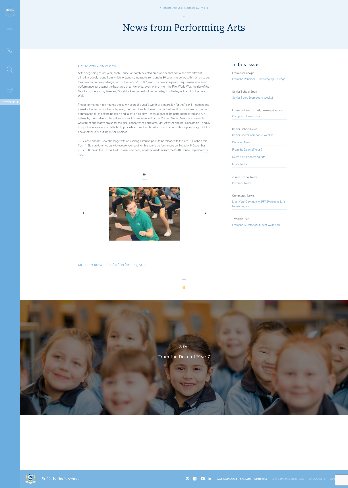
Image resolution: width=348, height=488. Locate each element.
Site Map (245, 479)
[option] (144, 216)
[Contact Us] (10, 50)
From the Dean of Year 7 (247, 149)
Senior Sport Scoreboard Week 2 (252, 97)
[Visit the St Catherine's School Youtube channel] (202, 479)
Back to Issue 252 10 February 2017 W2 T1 (185, 8)
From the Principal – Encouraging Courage (258, 79)
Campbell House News (246, 116)
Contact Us (261, 479)
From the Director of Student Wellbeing (256, 225)
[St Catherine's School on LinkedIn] (209, 479)
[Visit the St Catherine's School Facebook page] (195, 479)
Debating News (241, 142)
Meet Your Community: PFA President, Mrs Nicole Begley (258, 204)
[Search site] (10, 70)
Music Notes (240, 164)
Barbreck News (241, 183)
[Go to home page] (52, 479)
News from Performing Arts (248, 157)
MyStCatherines (227, 479)
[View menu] (10, 30)
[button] (98, 214)
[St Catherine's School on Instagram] (188, 479)
